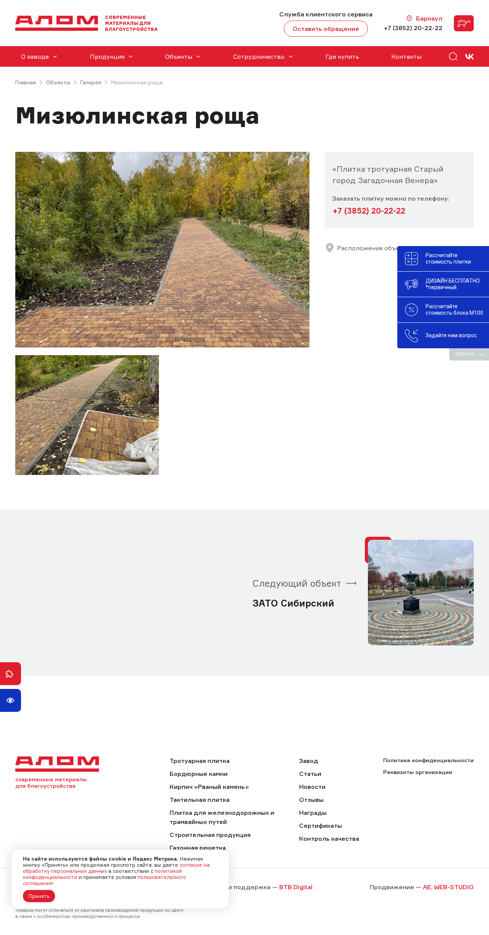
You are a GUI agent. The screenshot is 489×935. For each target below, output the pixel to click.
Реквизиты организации (417, 772)
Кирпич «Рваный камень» (209, 786)
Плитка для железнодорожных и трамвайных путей (222, 817)
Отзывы (311, 799)
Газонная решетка (198, 847)
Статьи (310, 773)
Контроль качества (329, 838)
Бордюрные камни (199, 773)
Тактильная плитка (200, 799)
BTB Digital (296, 887)
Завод (308, 760)
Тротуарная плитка (200, 760)
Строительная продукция (210, 834)
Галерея (90, 82)
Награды (313, 812)
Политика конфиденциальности (428, 760)
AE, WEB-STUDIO (448, 887)
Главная (25, 82)
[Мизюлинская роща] (162, 250)
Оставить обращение (326, 28)
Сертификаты (320, 825)
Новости (312, 786)
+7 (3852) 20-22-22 (413, 28)
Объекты (58, 82)
